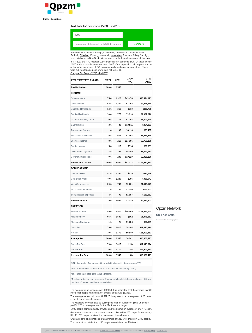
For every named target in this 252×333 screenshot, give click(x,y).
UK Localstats (167, 217)
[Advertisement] (55, 74)
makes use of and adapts (110, 330)
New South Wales (98, 58)
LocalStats (56, 19)
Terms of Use (162, 330)
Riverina (146, 58)
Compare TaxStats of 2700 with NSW (88, 73)
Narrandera (116, 55)
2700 (130, 78)
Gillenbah (84, 55)
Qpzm (46, 19)
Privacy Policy (149, 330)
